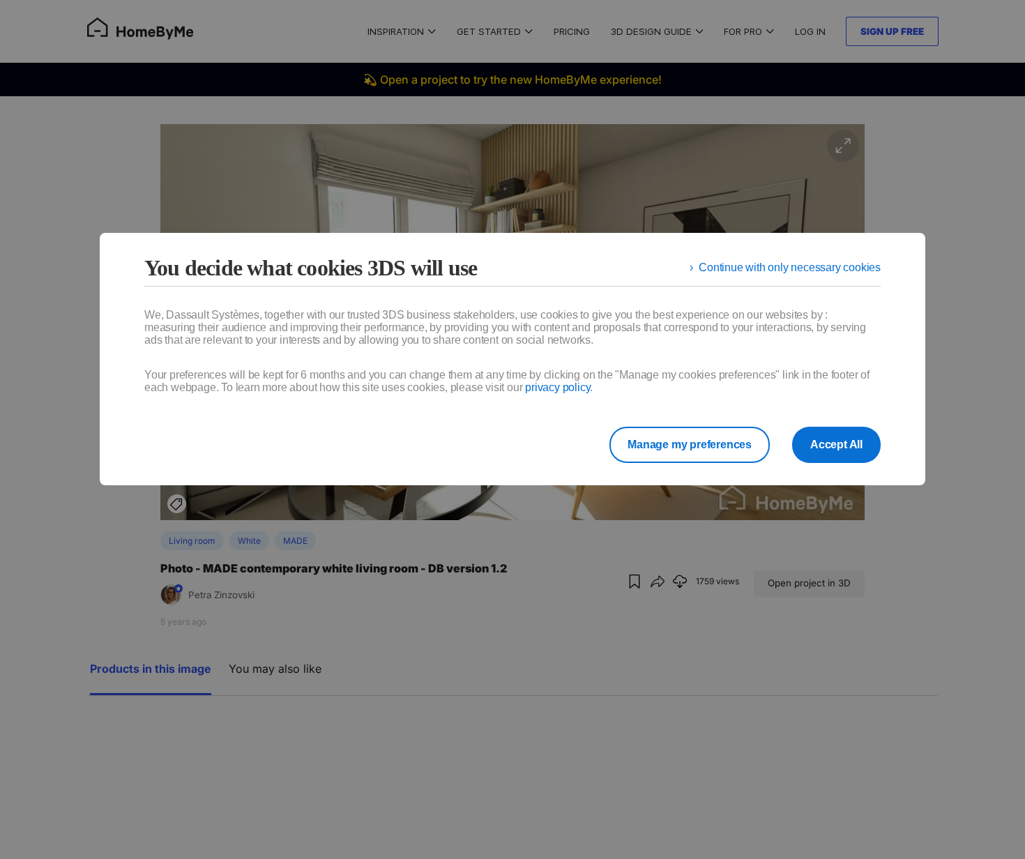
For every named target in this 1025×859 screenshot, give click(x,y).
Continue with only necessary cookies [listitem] (790, 267)
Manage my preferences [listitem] (690, 444)
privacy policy (557, 387)
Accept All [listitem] (836, 444)
